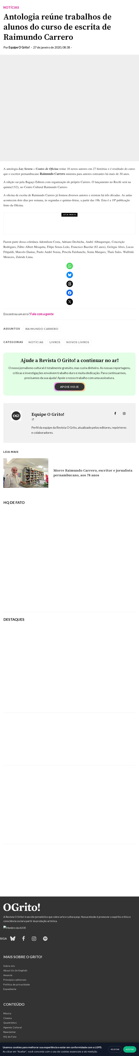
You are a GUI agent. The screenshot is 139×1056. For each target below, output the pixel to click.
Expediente (9, 989)
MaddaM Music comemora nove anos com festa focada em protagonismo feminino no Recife (93, 702)
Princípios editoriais (14, 979)
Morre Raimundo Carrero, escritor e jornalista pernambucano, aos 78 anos (92, 472)
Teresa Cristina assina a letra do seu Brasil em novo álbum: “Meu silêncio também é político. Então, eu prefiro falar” (92, 633)
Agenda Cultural (12, 1027)
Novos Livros (77, 342)
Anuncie (7, 975)
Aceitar (130, 1049)
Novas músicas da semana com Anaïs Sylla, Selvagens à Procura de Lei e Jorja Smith (89, 650)
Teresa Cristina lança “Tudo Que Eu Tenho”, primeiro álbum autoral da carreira (74, 227)
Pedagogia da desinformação (20, 600)
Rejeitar (115, 1049)
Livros (55, 342)
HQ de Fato (10, 1036)
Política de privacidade (16, 984)
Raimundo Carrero (41, 328)
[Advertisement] (69, 736)
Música (7, 1013)
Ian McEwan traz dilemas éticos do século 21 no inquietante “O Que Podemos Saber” (93, 667)
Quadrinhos (10, 1022)
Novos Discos (39, 218)
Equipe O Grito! (19, 47)
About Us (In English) (15, 970)
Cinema (7, 1018)
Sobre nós (9, 966)
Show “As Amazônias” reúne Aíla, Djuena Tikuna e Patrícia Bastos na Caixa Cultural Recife (89, 684)
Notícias (11, 7)
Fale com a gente (42, 314)
